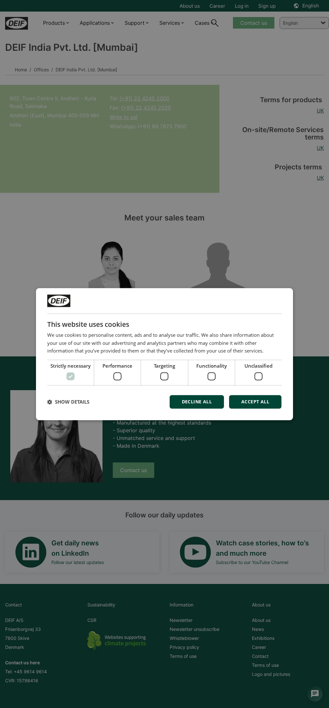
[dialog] (164, 354)
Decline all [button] (197, 402)
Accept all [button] (255, 402)
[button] (68, 401)
